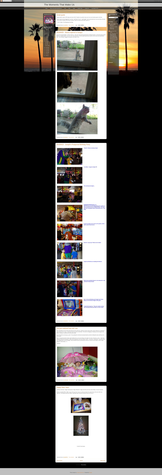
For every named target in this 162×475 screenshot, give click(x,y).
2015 (46, 37)
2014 (46, 39)
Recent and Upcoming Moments (56, 8)
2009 (46, 52)
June (46, 42)
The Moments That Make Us (59, 4)
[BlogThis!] (79, 25)
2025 (46, 29)
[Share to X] (80, 25)
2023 (46, 32)
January (46, 45)
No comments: (71, 25)
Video (69, 8)
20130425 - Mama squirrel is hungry (69, 32)
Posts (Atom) (83, 464)
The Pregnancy (113, 44)
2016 (46, 36)
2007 (46, 53)
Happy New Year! (62, 387)
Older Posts (103, 460)
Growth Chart (80, 8)
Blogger (90, 472)
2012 (46, 47)
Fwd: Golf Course (113, 33)
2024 (46, 31)
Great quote (60, 15)
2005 (46, 55)
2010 (46, 50)
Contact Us (87, 8)
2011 (46, 49)
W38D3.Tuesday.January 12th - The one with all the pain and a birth (114, 46)
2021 (46, 34)
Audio (74, 8)
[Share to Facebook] (82, 25)
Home (46, 8)
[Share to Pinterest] (83, 25)
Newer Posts (59, 460)
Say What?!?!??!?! (95, 8)
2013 (46, 40)
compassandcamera (80, 472)
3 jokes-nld (112, 26)
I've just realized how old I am (67, 328)
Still (65, 8)
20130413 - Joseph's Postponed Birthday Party (73, 144)
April (46, 43)
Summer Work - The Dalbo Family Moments (114, 24)
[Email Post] (76, 25)
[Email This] (78, 25)
